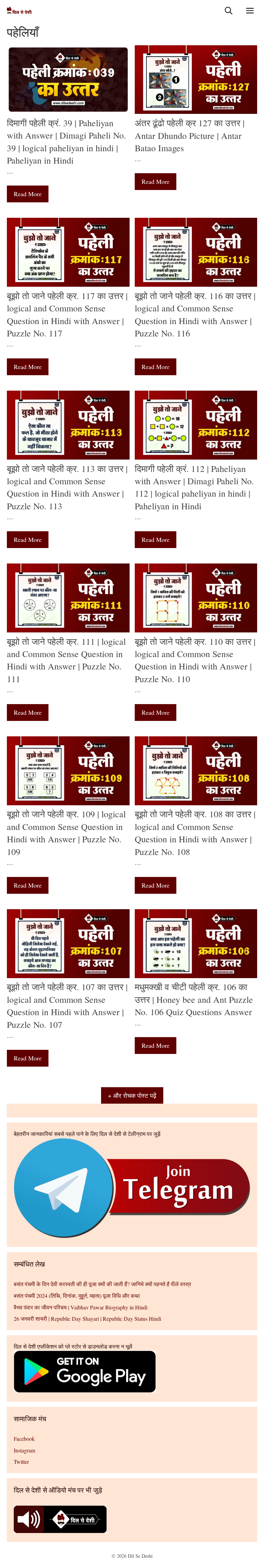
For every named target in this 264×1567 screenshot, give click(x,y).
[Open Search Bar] (228, 10)
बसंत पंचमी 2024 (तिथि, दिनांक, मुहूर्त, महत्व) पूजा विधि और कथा (77, 1295)
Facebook (24, 1438)
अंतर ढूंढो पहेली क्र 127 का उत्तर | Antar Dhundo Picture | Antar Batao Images (189, 135)
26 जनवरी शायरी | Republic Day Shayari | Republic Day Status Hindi (87, 1318)
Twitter (21, 1461)
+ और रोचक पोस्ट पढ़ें (132, 1095)
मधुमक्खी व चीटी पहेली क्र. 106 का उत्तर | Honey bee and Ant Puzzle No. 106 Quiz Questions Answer (194, 999)
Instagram (24, 1450)
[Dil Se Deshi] (19, 10)
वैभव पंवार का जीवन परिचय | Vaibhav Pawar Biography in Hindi (80, 1307)
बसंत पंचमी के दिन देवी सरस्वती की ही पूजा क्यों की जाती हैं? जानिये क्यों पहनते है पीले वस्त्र (102, 1283)
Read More (28, 194)
